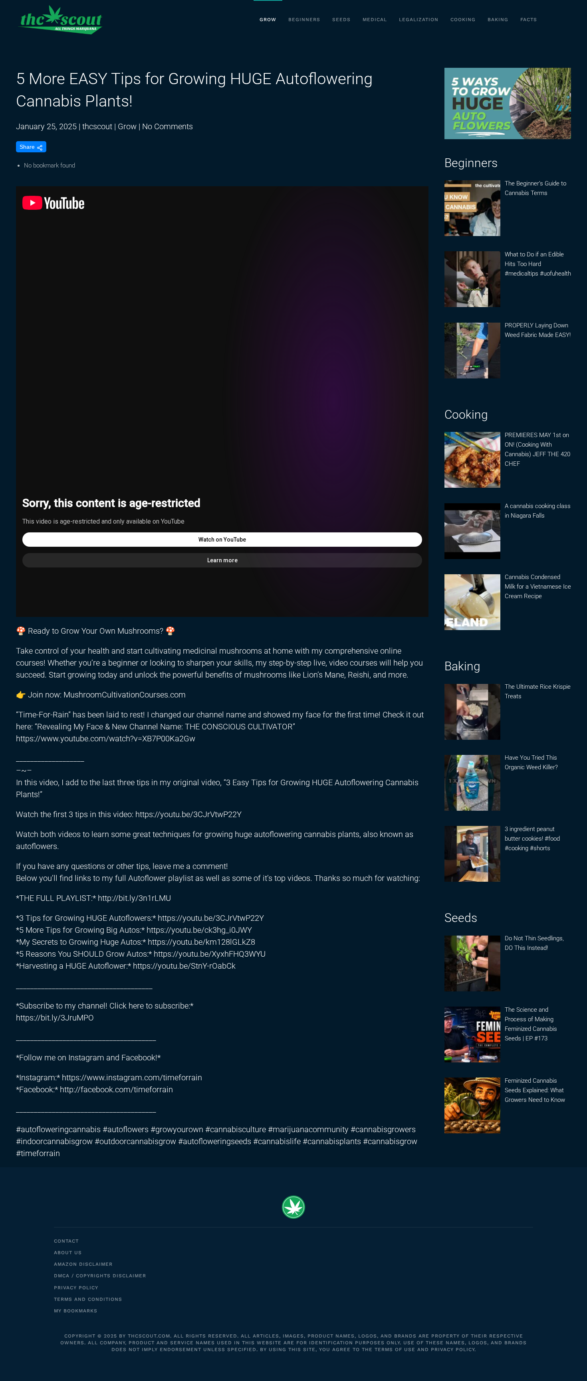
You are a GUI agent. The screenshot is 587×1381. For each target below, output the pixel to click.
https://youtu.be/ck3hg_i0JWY (199, 930)
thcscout (97, 126)
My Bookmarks (75, 1311)
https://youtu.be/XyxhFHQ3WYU (210, 954)
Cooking (463, 19)
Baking (498, 19)
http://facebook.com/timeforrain (116, 1089)
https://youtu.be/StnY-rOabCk (184, 966)
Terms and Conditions (88, 1299)
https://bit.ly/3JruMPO (55, 1017)
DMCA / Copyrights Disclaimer (100, 1276)
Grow (268, 19)
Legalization (418, 19)
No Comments (167, 126)
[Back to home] (60, 20)
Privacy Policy (76, 1287)
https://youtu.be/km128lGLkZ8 (201, 942)
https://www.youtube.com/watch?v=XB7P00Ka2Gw (105, 738)
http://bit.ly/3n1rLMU (134, 898)
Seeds (341, 19)
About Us (68, 1252)
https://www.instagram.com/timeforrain (132, 1077)
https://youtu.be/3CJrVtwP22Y (188, 814)
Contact (66, 1241)
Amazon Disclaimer (83, 1264)
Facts (528, 19)
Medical (375, 19)
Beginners (304, 19)
